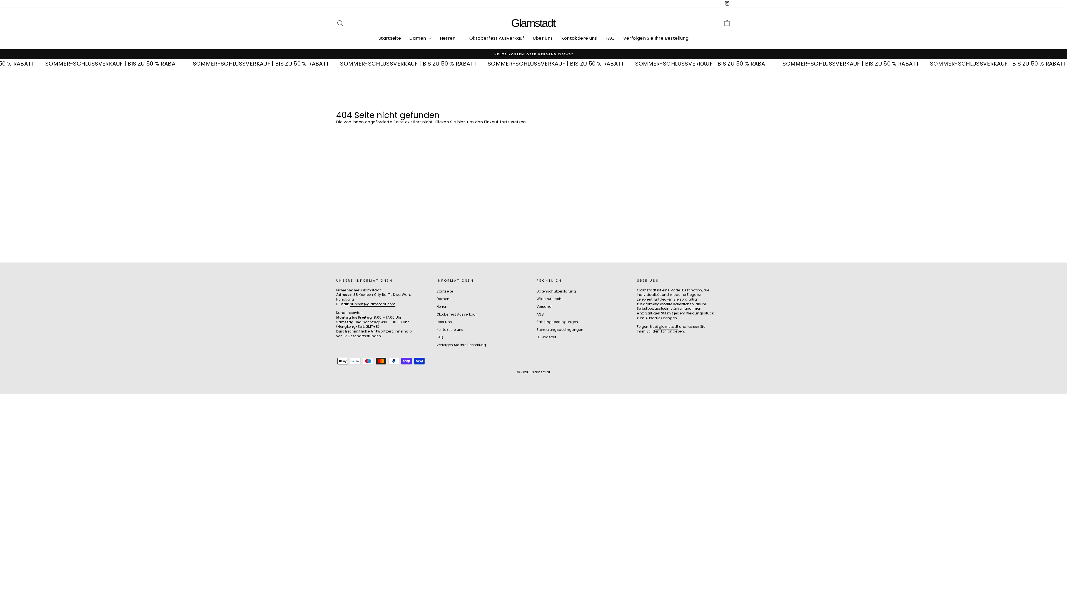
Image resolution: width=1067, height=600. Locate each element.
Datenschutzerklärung (556, 291)
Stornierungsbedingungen (560, 330)
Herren (448, 38)
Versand (544, 306)
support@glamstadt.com (372, 304)
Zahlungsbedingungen (557, 322)
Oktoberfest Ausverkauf (496, 38)
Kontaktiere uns (579, 38)
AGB (540, 314)
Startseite (389, 38)
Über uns (543, 38)
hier (461, 122)
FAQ (610, 38)
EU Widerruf (547, 337)
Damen (418, 38)
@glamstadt (666, 326)
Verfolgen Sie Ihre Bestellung (656, 38)
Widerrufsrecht (550, 299)
